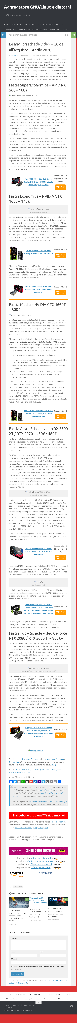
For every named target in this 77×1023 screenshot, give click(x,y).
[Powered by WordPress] (12, 1010)
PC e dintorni (15, 35)
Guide (51, 24)
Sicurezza (59, 24)
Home (6, 24)
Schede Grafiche (29, 35)
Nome (13, 952)
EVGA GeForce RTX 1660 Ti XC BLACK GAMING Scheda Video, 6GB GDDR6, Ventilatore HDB (38, 413)
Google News (14, 762)
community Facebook (23, 828)
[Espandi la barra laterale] (3, 35)
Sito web (14, 959)
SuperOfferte (55, 29)
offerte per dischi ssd (41, 858)
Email (42, 952)
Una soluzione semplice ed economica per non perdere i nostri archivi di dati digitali (17, 916)
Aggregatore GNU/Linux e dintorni (37, 7)
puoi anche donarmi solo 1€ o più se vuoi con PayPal (48, 802)
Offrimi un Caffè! (10, 29)
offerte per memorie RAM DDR (41, 861)
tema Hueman (28, 1010)
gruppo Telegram (40, 828)
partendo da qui (45, 790)
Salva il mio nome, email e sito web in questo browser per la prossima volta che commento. (37, 968)
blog (54, 765)
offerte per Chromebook (41, 864)
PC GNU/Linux (30, 24)
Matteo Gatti (15, 55)
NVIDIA (20, 886)
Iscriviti (65, 29)
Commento (15, 938)
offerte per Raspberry (41, 867)
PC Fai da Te (42, 24)
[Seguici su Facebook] (71, 1006)
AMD (14, 886)
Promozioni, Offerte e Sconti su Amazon (33, 29)
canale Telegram (58, 822)
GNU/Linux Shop (17, 24)
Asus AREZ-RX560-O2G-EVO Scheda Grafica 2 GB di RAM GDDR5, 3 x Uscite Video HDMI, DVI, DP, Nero (38, 182)
